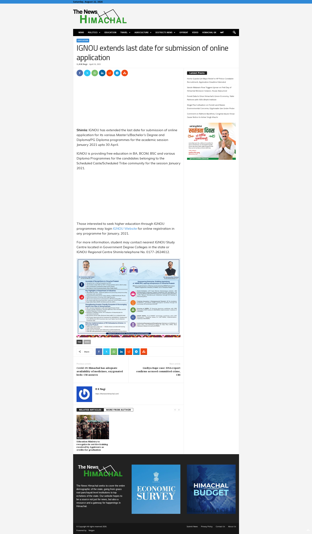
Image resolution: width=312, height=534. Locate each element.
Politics (93, 32)
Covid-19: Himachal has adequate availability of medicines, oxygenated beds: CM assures (100, 371)
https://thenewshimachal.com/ (107, 394)
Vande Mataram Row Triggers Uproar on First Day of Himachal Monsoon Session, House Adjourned (209, 89)
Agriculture (142, 32)
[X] (87, 73)
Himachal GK (209, 32)
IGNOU (87, 342)
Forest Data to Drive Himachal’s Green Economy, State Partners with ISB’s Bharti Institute (210, 98)
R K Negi (83, 64)
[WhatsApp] (94, 73)
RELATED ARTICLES (90, 409)
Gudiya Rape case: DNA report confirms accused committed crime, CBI (158, 371)
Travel (124, 32)
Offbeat (183, 32)
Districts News (164, 32)
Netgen (92, 530)
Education (110, 32)
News (81, 32)
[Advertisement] (129, 103)
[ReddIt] (109, 73)
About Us (232, 526)
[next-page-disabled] (179, 410)
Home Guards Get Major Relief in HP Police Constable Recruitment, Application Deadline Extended (210, 80)
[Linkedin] (102, 73)
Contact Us (220, 526)
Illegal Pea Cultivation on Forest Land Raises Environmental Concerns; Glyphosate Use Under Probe (210, 106)
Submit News (192, 526)
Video (195, 32)
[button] (234, 32)
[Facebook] (80, 73)
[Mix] (124, 73)
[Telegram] (117, 73)
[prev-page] (175, 410)
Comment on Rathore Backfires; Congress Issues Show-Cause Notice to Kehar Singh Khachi (211, 115)
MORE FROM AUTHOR (118, 409)
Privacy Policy (207, 526)
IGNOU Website (125, 228)
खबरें (221, 32)
